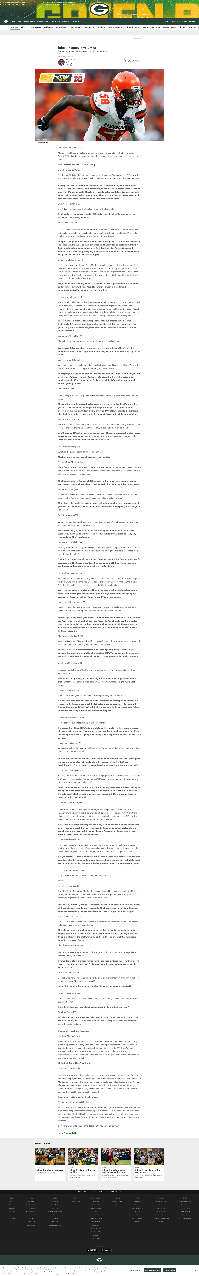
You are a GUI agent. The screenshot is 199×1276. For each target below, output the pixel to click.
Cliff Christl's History (32, 1205)
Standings (12, 1211)
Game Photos (76, 1201)
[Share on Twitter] (129, 62)
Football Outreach (137, 1215)
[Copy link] (138, 61)
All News (31, 1218)
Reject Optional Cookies (152, 1270)
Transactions (11, 1208)
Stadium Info (95, 1205)
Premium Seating (185, 1208)
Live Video (55, 1208)
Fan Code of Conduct (161, 1215)
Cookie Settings (135, 1270)
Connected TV (55, 1205)
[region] (99, 1270)
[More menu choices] (79, 21)
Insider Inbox (31, 1201)
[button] (96, 1183)
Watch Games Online (55, 1225)
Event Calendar (117, 1205)
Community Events (137, 1208)
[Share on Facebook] (125, 62)
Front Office (11, 1218)
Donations (137, 1211)
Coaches (11, 1205)
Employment (95, 1225)
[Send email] (134, 62)
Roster (12, 1201)
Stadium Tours (96, 1215)
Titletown (95, 1235)
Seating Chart (161, 1211)
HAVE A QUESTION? (67, 1133)
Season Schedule (117, 1201)
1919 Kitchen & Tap (95, 1232)
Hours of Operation (95, 1208)
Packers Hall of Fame (96, 1218)
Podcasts (55, 1218)
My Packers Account (185, 1201)
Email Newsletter (31, 1225)
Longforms (32, 1208)
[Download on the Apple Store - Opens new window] (92, 1250)
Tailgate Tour (137, 1205)
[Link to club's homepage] (5, 21)
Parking (96, 1211)
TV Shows (55, 1221)
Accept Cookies (170, 1270)
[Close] (195, 1270)
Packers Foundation (137, 1218)
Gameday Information (161, 1201)
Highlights (55, 1201)
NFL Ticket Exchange (185, 1218)
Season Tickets (185, 1205)
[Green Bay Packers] (99, 1259)
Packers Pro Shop (96, 1228)
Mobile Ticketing (185, 1211)
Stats (11, 1215)
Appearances (137, 1201)
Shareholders (137, 1221)
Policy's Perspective (31, 1211)
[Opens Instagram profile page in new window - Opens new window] (71, 64)
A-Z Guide (96, 1201)
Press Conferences (55, 1215)
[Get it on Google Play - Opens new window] (106, 1251)
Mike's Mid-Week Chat (32, 1215)
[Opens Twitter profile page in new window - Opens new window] (67, 64)
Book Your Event (95, 1221)
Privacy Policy (72, 1274)
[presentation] (163, 1183)
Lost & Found (96, 1238)
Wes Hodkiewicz (71, 60)
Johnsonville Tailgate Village (161, 1218)
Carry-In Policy (161, 1208)
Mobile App (32, 1221)
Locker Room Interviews (55, 1211)
